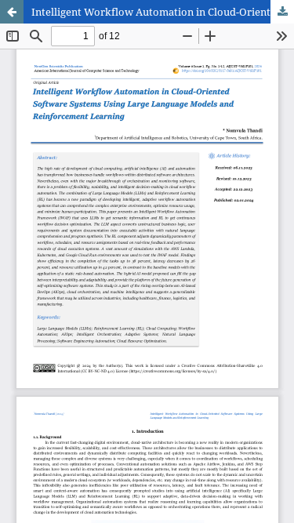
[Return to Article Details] (12, 12)
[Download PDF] (282, 12)
